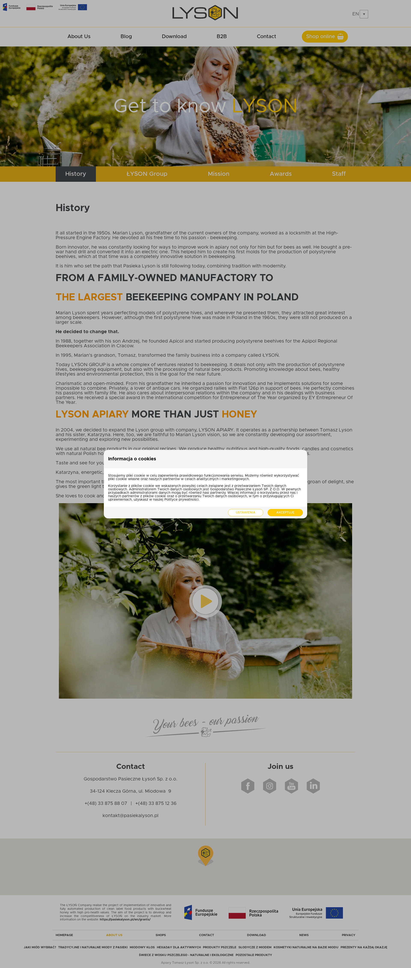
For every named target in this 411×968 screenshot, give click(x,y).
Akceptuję (285, 512)
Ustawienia (245, 512)
